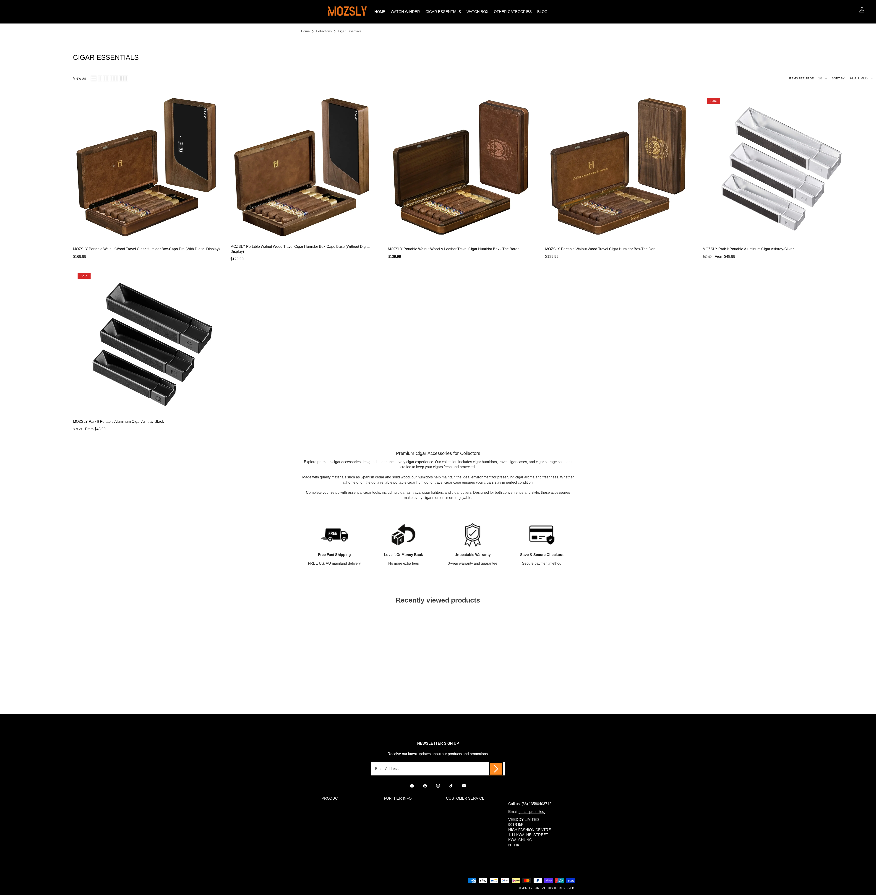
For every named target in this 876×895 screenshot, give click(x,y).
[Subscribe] (496, 768)
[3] (106, 78)
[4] (114, 78)
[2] (100, 78)
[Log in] (862, 10)
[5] (123, 78)
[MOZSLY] (347, 12)
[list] (93, 78)
